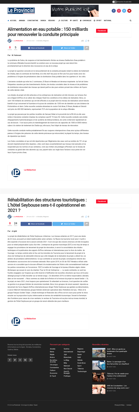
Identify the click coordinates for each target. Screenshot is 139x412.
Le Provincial (16, 405)
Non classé (68, 368)
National (107, 20)
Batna (52, 352)
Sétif (79, 357)
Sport (99, 20)
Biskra (52, 357)
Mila (65, 363)
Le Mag (66, 360)
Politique (67, 376)
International (68, 352)
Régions (51, 20)
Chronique (87, 20)
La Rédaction (18, 41)
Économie (53, 373)
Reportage (81, 352)
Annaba (22, 20)
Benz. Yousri (33, 405)
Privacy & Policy (119, 405)
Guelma (66, 349)
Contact (129, 405)
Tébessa (80, 368)
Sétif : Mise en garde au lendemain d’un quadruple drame (117, 351)
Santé (75, 20)
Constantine (32, 20)
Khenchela (67, 357)
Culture (64, 20)
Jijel (65, 354)
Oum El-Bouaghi (67, 372)
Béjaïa (52, 354)
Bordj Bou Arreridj (53, 361)
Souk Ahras (81, 363)
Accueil (13, 20)
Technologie (82, 371)
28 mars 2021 (30, 41)
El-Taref (53, 376)
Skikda (43, 20)
